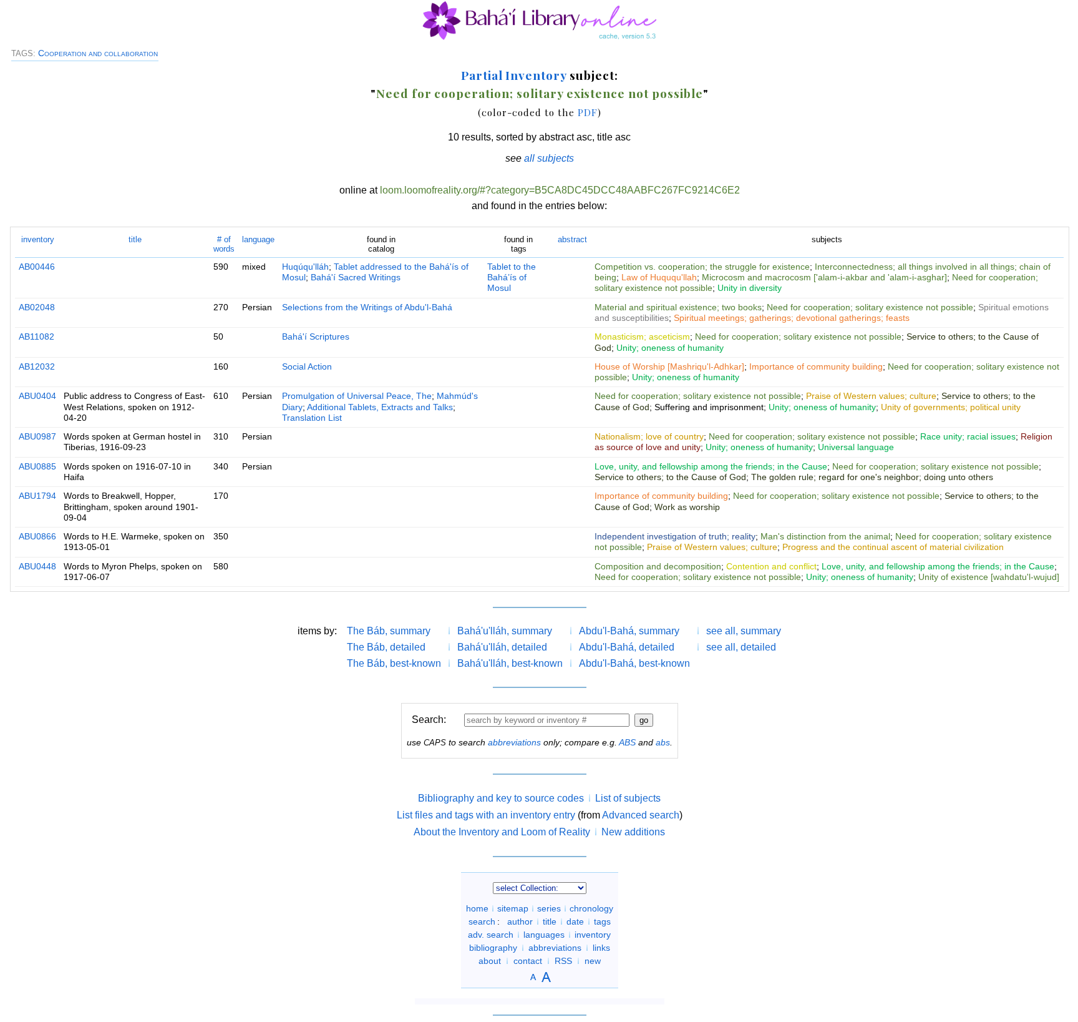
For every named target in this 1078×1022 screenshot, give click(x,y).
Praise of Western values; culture (871, 396)
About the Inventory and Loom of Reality (502, 832)
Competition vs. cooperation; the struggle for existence (702, 267)
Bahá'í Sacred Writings (356, 277)
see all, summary (743, 631)
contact (527, 961)
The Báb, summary (388, 631)
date (575, 921)
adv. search (490, 935)
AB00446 (37, 267)
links (601, 948)
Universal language (856, 447)
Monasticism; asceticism (642, 336)
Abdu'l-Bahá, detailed (626, 647)
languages (544, 935)
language (258, 239)
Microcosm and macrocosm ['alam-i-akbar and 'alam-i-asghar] (824, 277)
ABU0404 (37, 396)
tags (602, 921)
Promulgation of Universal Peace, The (357, 396)
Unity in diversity (749, 288)
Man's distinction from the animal (825, 536)
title (135, 239)
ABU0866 (37, 536)
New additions (633, 832)
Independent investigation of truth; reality (675, 536)
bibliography (493, 948)
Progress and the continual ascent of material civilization (893, 547)
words (224, 244)
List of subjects (628, 798)
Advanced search (640, 815)
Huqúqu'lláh (305, 267)
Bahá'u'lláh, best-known (510, 663)
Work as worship (687, 507)
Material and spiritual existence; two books (678, 307)
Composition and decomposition (658, 566)
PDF (588, 112)
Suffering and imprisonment (709, 407)
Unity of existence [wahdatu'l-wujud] (988, 577)
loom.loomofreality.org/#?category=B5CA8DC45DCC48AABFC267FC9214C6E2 (560, 190)
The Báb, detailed (386, 647)
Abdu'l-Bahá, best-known (634, 663)
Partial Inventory (513, 75)
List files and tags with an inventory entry (486, 815)
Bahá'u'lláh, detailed (502, 647)
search (482, 921)
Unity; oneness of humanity (670, 348)
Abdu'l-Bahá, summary (629, 631)
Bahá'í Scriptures (315, 336)
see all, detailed (741, 647)
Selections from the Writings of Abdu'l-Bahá (367, 307)
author (520, 921)
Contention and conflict (771, 566)
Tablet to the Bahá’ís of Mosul (511, 277)
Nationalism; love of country (649, 436)
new (593, 961)
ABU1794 (37, 496)
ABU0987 (37, 436)
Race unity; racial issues (968, 436)
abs (663, 742)
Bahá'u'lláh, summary (504, 631)
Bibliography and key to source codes (501, 798)
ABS (627, 742)
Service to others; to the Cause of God (670, 477)
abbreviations (514, 742)
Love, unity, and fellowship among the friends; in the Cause (711, 466)
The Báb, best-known (394, 663)
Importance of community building (816, 366)
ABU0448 (37, 566)
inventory (37, 239)
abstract (572, 239)
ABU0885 (37, 466)
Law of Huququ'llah (659, 277)
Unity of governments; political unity (951, 407)
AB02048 (37, 307)
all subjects (549, 158)
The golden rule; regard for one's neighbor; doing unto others (872, 477)
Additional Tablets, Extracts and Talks (380, 407)
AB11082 (36, 336)
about (489, 961)
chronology (591, 908)
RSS (563, 961)
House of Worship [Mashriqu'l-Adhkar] (669, 366)
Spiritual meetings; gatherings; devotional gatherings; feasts (792, 318)
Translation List (312, 418)
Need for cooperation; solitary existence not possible (539, 93)
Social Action (307, 366)
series (549, 908)
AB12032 (37, 366)
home (477, 908)
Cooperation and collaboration (98, 53)
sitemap (512, 908)
